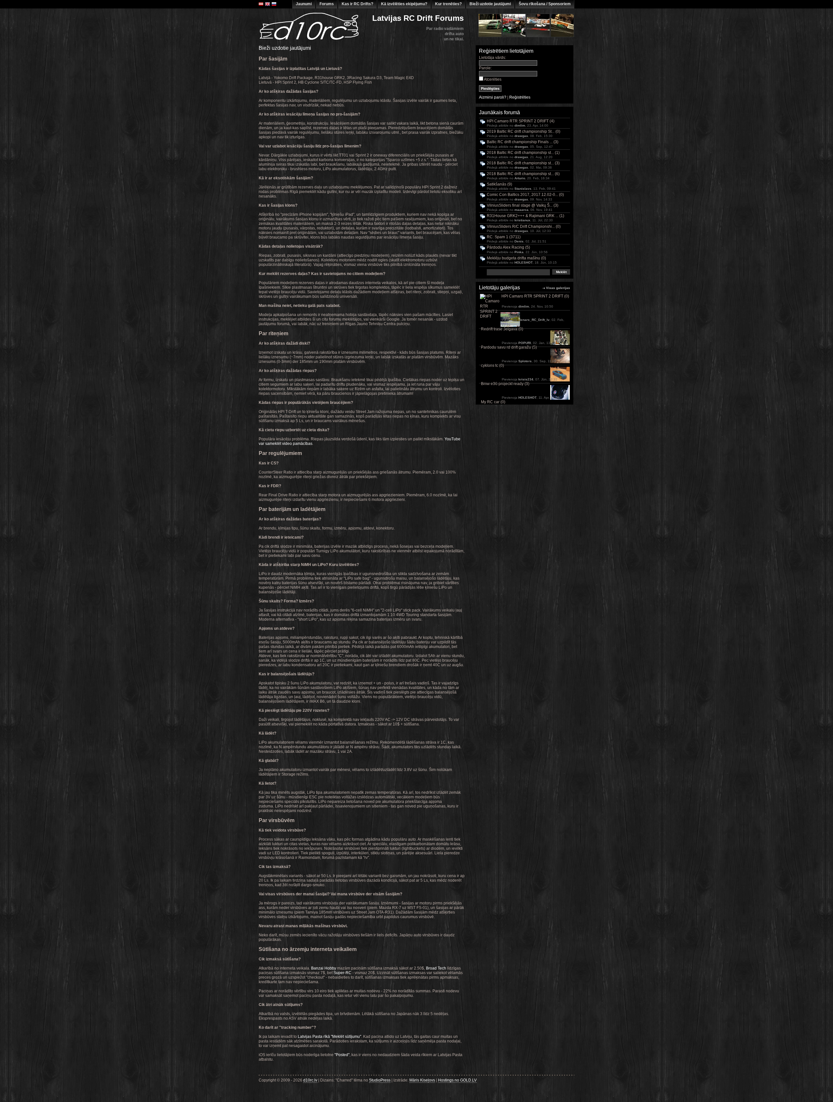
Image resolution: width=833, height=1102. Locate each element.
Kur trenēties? (448, 4)
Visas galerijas (558, 288)
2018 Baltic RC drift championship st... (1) (523, 153)
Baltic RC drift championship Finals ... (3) (522, 142)
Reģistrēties (519, 97)
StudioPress (379, 1080)
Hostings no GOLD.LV (457, 1080)
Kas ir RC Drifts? (357, 4)
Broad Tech (436, 968)
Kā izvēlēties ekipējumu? (404, 4)
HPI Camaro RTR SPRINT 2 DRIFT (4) (520, 121)
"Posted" (342, 1055)
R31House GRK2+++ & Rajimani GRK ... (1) (525, 216)
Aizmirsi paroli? (492, 97)
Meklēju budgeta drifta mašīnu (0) (516, 258)
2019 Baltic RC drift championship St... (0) (523, 132)
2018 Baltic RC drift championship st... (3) (523, 163)
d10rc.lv (310, 1080)
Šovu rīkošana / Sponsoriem (545, 4)
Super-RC (342, 973)
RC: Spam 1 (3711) (504, 237)
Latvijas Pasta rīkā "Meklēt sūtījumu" (329, 1036)
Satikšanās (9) (499, 184)
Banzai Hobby (323, 968)
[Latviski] (261, 4)
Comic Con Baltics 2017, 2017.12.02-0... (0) (525, 195)
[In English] (267, 4)
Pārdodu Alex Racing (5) (508, 247)
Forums (327, 4)
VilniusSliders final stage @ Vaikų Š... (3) (522, 205)
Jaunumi (304, 4)
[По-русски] (274, 4)
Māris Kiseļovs (422, 1080)
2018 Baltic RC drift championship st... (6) (523, 174)
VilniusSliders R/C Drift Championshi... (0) (524, 227)
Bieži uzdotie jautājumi (490, 4)
